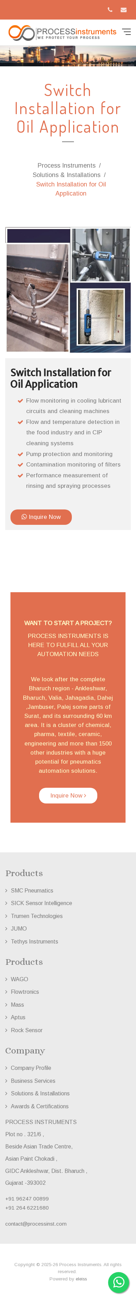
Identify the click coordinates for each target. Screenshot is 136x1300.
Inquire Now (44, 517)
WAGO (19, 979)
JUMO (19, 928)
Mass (17, 1004)
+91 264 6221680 (27, 1208)
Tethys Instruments (34, 941)
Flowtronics (25, 992)
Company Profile (31, 1068)
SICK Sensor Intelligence (41, 903)
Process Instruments (67, 165)
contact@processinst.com (36, 1224)
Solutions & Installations (66, 174)
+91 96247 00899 (27, 1199)
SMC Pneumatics (32, 890)
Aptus (18, 1017)
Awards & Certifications (40, 1106)
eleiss (81, 1279)
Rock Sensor (27, 1030)
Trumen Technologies (37, 916)
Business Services (33, 1081)
